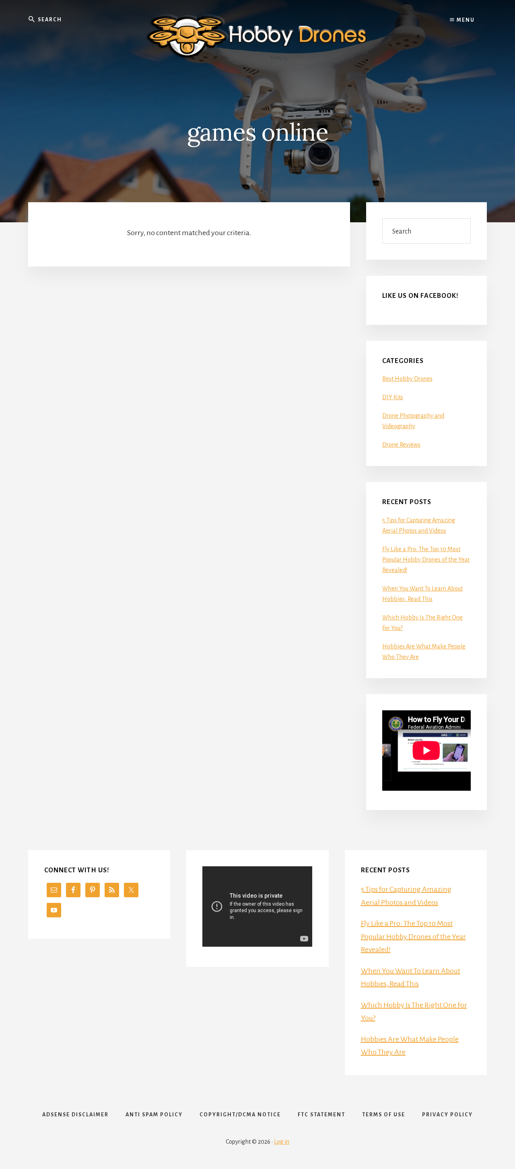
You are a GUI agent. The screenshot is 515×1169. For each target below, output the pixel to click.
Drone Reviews (401, 444)
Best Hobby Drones (407, 378)
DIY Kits (392, 397)
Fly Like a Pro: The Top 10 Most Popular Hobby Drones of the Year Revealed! (426, 559)
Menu (465, 20)
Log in (281, 1141)
